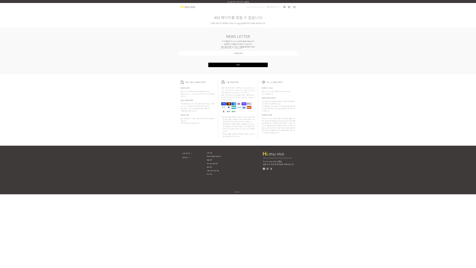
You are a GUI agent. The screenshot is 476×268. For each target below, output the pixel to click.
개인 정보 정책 (226, 47)
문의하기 (185, 157)
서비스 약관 (238, 47)
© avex (237, 192)
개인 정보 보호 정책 (212, 164)
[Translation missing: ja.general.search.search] (284, 7)
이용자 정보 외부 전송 (213, 171)
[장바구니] (289, 7)
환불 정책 (209, 160)
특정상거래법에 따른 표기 (214, 156)
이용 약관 (209, 153)
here (238, 23)
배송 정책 (209, 167)
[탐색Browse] (294, 7)
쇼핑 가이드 (186, 153)
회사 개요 (209, 174)
